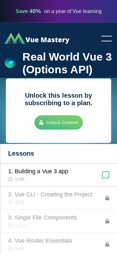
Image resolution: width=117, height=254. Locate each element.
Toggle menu (104, 39)
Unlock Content (62, 122)
